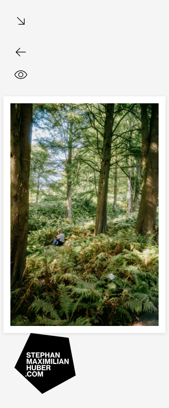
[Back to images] (21, 52)
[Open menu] (21, 21)
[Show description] (21, 75)
